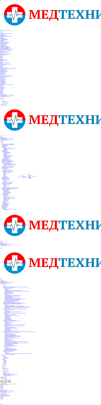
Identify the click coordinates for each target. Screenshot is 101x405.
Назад (5, 285)
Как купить (1, 386)
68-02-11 (2, 93)
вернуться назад (2, 384)
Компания (4, 360)
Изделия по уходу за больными (9, 305)
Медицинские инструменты (9, 322)
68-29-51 (5, 96)
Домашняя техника (7, 294)
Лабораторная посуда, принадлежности (10, 314)
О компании (2, 385)
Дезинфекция (7, 289)
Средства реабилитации (8, 339)
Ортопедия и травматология (9, 333)
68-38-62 (3, 139)
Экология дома (7, 352)
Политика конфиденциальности (5, 395)
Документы (1, 387)
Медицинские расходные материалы (10, 327)
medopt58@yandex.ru (3, 104)
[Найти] (1, 31)
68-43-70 (7, 138)
